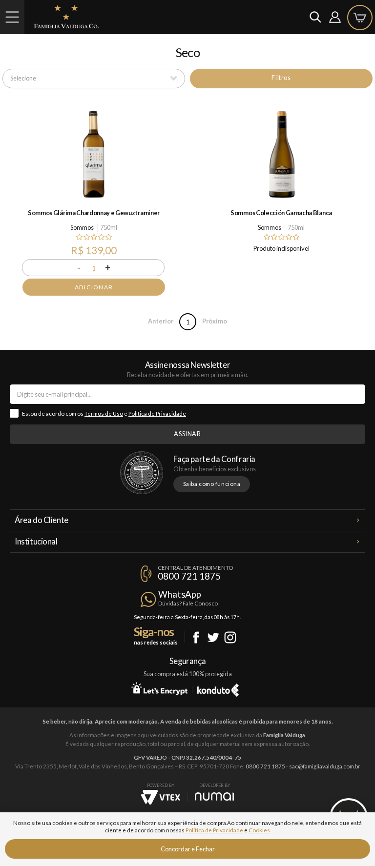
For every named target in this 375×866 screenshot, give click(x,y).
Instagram (230, 637)
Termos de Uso (103, 413)
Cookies (259, 830)
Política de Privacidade (157, 413)
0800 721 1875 (189, 576)
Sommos (82, 227)
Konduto (218, 688)
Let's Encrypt (159, 688)
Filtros (281, 77)
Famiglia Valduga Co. (66, 16)
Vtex (160, 797)
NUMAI (214, 796)
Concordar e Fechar (188, 849)
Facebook (196, 637)
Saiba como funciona (212, 484)
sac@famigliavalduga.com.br (324, 766)
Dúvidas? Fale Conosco (188, 603)
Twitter (213, 637)
